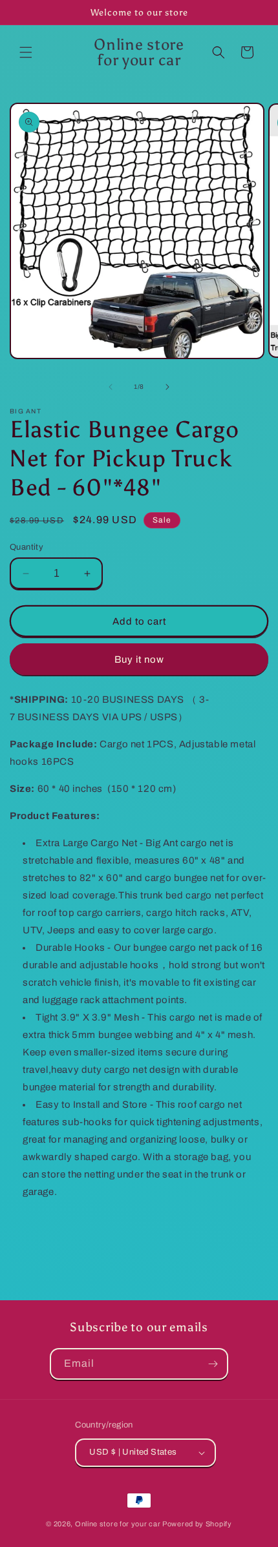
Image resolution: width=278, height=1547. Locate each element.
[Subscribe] (212, 1364)
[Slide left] (110, 387)
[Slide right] (167, 387)
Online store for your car (118, 1524)
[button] (26, 52)
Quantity (26, 547)
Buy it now (139, 659)
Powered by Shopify (197, 1524)
